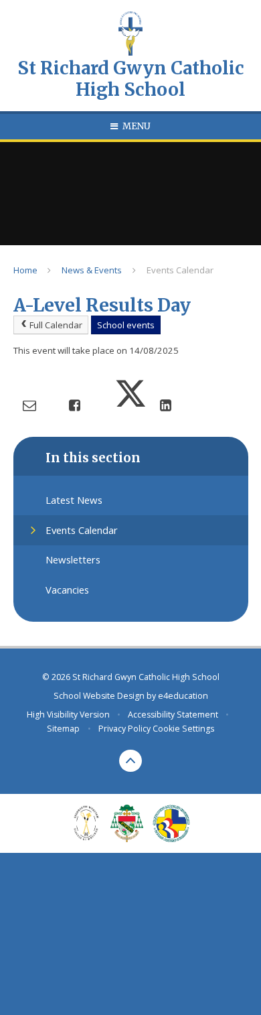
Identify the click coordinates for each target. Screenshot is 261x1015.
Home (25, 270)
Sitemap (63, 728)
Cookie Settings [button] (183, 728)
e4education (183, 695)
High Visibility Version (68, 714)
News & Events (92, 270)
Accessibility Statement (173, 714)
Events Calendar (180, 270)
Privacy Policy (124, 728)
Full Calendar (55, 325)
